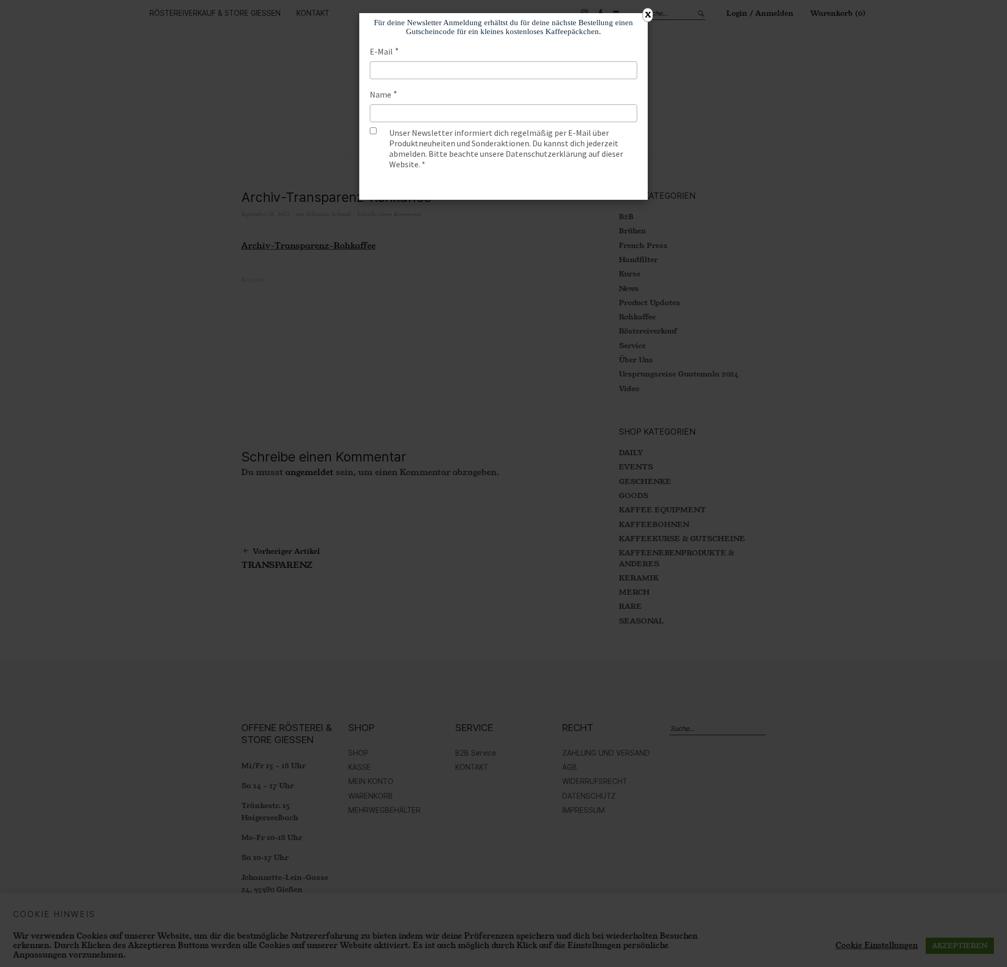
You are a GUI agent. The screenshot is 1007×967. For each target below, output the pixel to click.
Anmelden (503, 184)
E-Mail (381, 51)
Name (380, 94)
